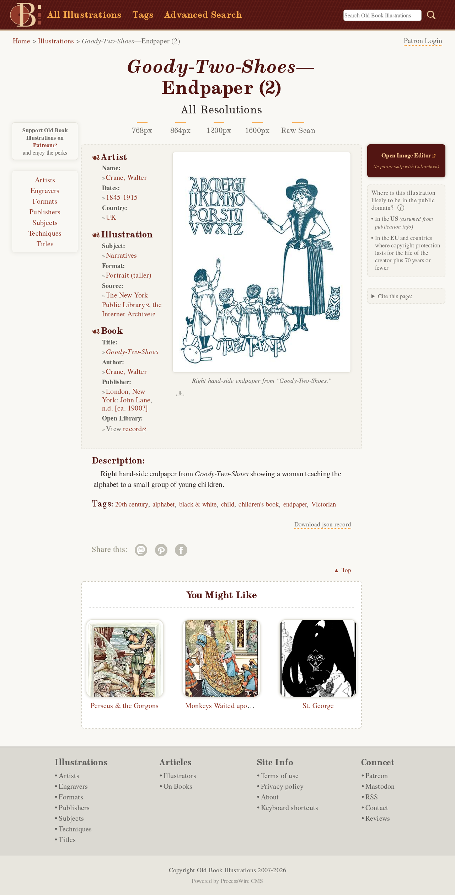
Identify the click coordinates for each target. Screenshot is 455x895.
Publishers (45, 211)
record (132, 428)
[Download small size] (180, 393)
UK (111, 217)
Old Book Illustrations (226, 869)
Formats (45, 201)
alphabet (163, 503)
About (270, 797)
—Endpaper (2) (131, 40)
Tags (143, 14)
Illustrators (180, 775)
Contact (376, 807)
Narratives (121, 255)
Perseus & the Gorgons (125, 705)
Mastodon (380, 786)
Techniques (44, 233)
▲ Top (342, 570)
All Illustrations (84, 14)
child (227, 503)
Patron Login (423, 40)
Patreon (43, 145)
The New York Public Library (125, 299)
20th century (131, 503)
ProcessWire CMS (242, 880)
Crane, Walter (126, 177)
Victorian (323, 503)
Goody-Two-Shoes (132, 351)
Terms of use (280, 775)
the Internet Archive (132, 309)
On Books (178, 786)
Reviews (377, 818)
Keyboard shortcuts (289, 807)
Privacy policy (282, 786)
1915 (130, 197)
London (117, 391)
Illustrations (56, 40)
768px (142, 130)
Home (22, 40)
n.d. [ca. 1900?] (125, 408)
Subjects (45, 222)
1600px (257, 130)
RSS (371, 797)
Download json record (322, 524)
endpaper (295, 503)
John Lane (135, 399)
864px (180, 130)
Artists (45, 179)
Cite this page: (395, 296)
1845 (113, 197)
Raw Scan (298, 130)
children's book (259, 503)
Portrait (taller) (128, 275)
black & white (198, 503)
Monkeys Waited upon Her (224, 705)
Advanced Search (203, 14)
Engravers (45, 190)
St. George (318, 705)
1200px (219, 130)
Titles (45, 243)
